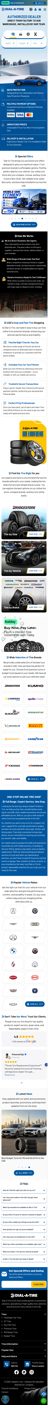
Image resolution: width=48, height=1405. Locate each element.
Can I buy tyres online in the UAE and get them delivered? (20, 1198)
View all (35, 779)
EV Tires (7, 1321)
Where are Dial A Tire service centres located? (20, 1252)
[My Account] (36, 9)
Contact (4, 1392)
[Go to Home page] (12, 9)
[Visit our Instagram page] (31, 1372)
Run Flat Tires (10, 1325)
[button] (12, 218)
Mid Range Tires (11, 1332)
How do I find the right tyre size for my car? (19, 1190)
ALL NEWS (23, 1173)
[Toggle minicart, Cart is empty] (40, 9)
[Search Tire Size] (13, 34)
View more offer (23, 224)
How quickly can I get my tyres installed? (18, 1229)
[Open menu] (45, 9)
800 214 (14, 1366)
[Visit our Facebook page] (16, 1372)
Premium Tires (10, 1328)
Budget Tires (9, 1336)
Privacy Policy (30, 1388)
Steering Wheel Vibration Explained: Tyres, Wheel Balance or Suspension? (21, 1159)
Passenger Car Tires (12, 1317)
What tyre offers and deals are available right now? (22, 1244)
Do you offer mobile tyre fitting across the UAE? (21, 1222)
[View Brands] (28, 34)
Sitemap (28, 1392)
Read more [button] (10, 1074)
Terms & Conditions (9, 1388)
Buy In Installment (17, 3)
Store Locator (38, 1366)
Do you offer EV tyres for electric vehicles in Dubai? (22, 1215)
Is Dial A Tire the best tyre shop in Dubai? (18, 1259)
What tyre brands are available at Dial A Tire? (20, 1207)
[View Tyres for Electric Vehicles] (35, 34)
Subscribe (38, 1284)
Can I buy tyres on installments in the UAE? (19, 1237)
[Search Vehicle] (20, 34)
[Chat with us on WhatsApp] (24, 1372)
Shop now (33, 534)
